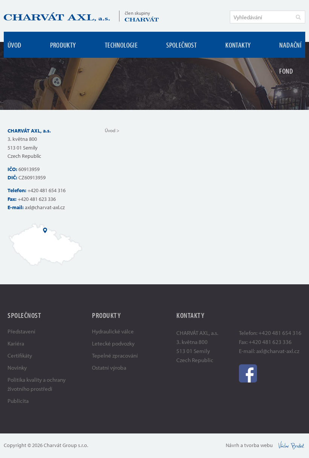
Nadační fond (290, 58)
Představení (21, 331)
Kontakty (238, 44)
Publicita (18, 400)
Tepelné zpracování (115, 355)
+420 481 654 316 (47, 190)
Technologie (121, 44)
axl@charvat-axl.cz (45, 207)
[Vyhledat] (298, 17)
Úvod (14, 44)
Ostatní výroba (109, 367)
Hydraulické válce (113, 331)
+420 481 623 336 (37, 199)
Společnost (181, 44)
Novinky (17, 367)
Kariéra (16, 343)
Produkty (63, 44)
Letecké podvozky (113, 343)
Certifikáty (20, 355)
